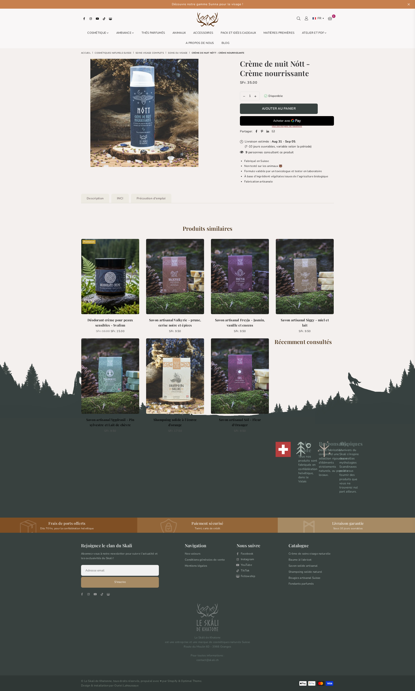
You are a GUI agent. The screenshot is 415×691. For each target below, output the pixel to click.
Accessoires (203, 33)
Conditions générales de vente (205, 560)
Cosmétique (97, 33)
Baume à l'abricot (300, 560)
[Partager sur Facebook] (256, 131)
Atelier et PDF (313, 33)
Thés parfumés (153, 33)
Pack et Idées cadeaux (238, 33)
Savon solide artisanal (303, 566)
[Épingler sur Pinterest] (262, 131)
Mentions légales (196, 566)
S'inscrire (120, 582)
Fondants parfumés (301, 584)
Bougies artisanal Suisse (305, 578)
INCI (120, 198)
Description (95, 198)
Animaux (179, 33)
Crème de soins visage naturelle (310, 554)
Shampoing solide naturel (305, 572)
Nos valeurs (192, 554)
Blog (225, 43)
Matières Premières (278, 33)
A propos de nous (200, 43)
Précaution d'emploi (151, 198)
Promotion (88, 241)
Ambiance (124, 33)
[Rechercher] (298, 18)
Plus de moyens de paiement (287, 126)
